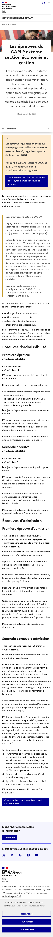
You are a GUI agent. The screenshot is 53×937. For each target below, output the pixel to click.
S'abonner (9, 837)
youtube (36, 855)
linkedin (12, 855)
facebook (20, 855)
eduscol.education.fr (15, 893)
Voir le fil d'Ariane (9, 24)
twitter (4, 855)
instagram (28, 855)
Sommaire (10, 128)
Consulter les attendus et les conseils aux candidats (23, 802)
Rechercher (43, 3)
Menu (49, 3)
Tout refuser (26, 921)
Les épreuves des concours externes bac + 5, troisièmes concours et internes (26, 181)
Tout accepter (26, 929)
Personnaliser (26, 913)
